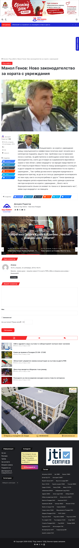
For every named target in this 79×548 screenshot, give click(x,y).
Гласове (72, 484)
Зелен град (58, 494)
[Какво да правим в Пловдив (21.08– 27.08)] (6, 354)
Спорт (71, 520)
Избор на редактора (49, 497)
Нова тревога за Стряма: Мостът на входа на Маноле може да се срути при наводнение (39, 236)
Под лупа (46, 516)
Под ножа (71, 516)
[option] (39, 235)
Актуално (39, 227)
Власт (45, 484)
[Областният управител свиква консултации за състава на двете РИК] (6, 363)
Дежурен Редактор (22, 204)
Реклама (4, 456)
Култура (59, 503)
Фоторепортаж (48, 529)
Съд (61, 523)
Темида (71, 523)
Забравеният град (62, 490)
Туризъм (46, 526)
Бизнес (66, 474)
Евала (56, 487)
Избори (70, 494)
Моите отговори (48, 507)
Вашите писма (47, 480)
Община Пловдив (48, 513)
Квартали (62, 500)
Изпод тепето (65, 497)
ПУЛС (61, 513)
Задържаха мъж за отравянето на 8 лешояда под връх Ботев (32, 24)
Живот (67, 487)
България (58, 477)
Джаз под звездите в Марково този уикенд (29, 369)
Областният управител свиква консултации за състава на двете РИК (39, 361)
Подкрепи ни (6, 468)
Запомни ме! (7, 317)
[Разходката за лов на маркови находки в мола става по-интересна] (6, 380)
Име (2, 309)
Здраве (46, 494)
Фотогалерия (58, 526)
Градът (46, 487)
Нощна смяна (48, 510)
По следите (46, 520)
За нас (3, 453)
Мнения (70, 503)
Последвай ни (30, 467)
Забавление (47, 490)
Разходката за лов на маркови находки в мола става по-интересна (39, 378)
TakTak (3, 459)
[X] (20, 210)
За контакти (5, 462)
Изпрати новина (7, 465)
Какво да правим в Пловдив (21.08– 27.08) (29, 352)
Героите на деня (58, 484)
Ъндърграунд (61, 529)
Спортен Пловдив (48, 523)
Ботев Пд (46, 477)
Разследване (59, 520)
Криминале (47, 503)
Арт (57, 474)
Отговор (14, 277)
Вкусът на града (62, 480)
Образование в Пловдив (64, 510)
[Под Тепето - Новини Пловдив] (39, 19)
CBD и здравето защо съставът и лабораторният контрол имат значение (41, 344)
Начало (5, 59)
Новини (61, 507)
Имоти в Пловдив (48, 500)
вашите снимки (48, 533)
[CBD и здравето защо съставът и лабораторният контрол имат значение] (6, 346)
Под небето (12, 59)
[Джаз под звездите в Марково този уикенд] (6, 372)
